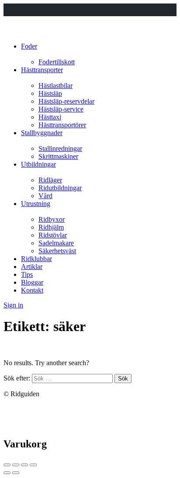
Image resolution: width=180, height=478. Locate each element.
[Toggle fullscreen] (24, 465)
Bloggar (32, 282)
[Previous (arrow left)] (6, 472)
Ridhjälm (51, 227)
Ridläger (50, 180)
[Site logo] (16, 31)
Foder (29, 46)
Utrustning (35, 203)
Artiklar (31, 266)
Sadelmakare (56, 243)
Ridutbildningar (60, 188)
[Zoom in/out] (33, 465)
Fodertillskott (56, 62)
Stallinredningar (60, 148)
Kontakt (32, 290)
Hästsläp (50, 93)
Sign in (13, 305)
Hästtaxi (49, 117)
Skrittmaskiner (58, 156)
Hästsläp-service (60, 109)
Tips (27, 274)
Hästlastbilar (55, 85)
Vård (45, 195)
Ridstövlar (52, 235)
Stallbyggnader (41, 132)
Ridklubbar (36, 258)
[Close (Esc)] (6, 465)
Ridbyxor (51, 219)
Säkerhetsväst (57, 251)
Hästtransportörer (62, 125)
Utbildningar (38, 164)
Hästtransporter (42, 69)
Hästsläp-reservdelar (66, 101)
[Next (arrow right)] (15, 472)
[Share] (15, 465)
